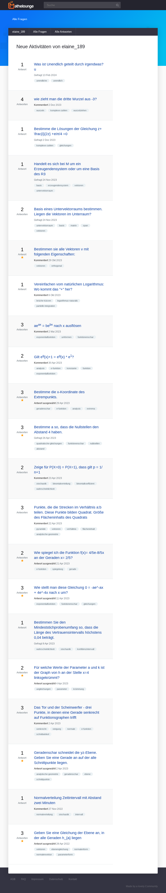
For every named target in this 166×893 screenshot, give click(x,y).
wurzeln (40, 110)
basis (39, 185)
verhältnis (71, 529)
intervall (79, 814)
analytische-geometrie (47, 534)
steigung (57, 729)
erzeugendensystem (58, 185)
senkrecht (41, 729)
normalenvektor (44, 854)
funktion (86, 368)
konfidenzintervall (85, 649)
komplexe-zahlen (58, 110)
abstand (40, 449)
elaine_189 (18, 31)
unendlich (58, 80)
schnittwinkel (42, 734)
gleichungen (65, 145)
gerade (72, 569)
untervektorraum (44, 190)
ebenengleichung (59, 849)
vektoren (78, 185)
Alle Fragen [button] (19, 19)
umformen (66, 337)
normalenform (81, 849)
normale (71, 729)
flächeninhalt (89, 529)
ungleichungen (43, 689)
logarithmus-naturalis (67, 300)
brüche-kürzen (43, 300)
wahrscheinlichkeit (45, 489)
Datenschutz (56, 879)
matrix (74, 225)
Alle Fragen (40, 31)
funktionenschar (86, 337)
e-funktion (56, 368)
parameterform (65, 854)
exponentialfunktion (45, 337)
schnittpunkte (43, 779)
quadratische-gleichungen (49, 443)
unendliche (41, 80)
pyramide (41, 529)
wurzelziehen (79, 110)
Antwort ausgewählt (45, 403)
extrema (91, 408)
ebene (87, 774)
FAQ (23, 879)
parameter (62, 689)
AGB (12, 879)
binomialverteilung (61, 483)
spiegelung (57, 569)
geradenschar (43, 408)
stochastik (41, 483)
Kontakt (73, 879)
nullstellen (95, 443)
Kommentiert (41, 105)
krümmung (78, 689)
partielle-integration (45, 306)
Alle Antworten (63, 31)
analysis (40, 368)
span (85, 225)
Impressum (37, 879)
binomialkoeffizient (85, 483)
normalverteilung (44, 814)
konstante (72, 368)
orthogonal (56, 266)
